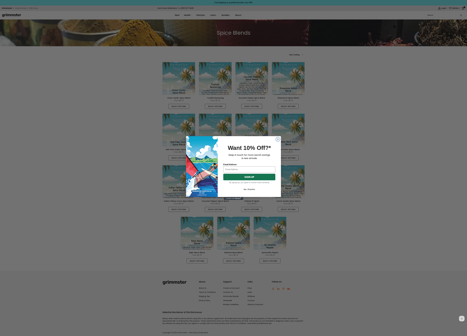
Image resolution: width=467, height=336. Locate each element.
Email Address (230, 164)
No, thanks (249, 189)
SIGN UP (249, 177)
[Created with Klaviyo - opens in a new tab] (233, 198)
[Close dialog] (278, 139)
